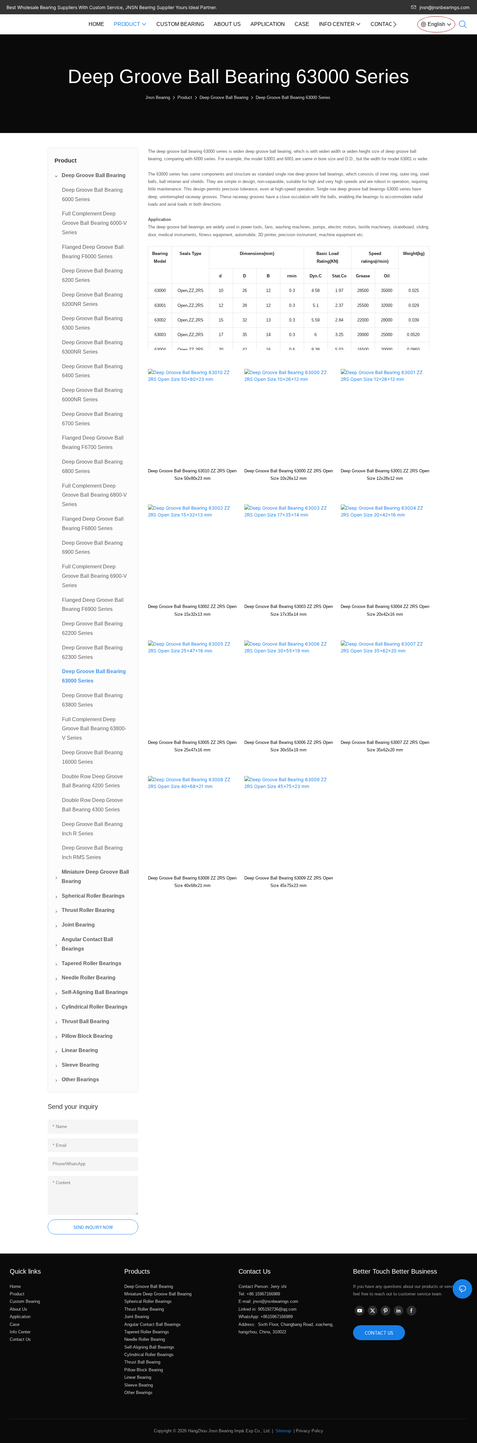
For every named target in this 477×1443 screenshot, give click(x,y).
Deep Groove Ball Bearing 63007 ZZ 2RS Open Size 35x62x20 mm (385, 746)
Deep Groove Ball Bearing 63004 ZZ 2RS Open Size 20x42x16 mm (385, 610)
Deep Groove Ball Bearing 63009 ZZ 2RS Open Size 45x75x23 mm (288, 882)
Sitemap (282, 1430)
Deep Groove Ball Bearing (224, 97)
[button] (395, 24)
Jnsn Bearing (157, 97)
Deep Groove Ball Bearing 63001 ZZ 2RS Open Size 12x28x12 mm (385, 474)
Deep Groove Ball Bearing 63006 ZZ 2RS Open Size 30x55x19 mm (288, 746)
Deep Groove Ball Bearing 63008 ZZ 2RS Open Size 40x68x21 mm (192, 882)
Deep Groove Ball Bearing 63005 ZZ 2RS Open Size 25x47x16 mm (192, 746)
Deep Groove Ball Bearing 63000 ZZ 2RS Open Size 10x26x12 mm (288, 474)
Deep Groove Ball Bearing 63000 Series (293, 97)
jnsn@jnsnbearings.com (445, 7)
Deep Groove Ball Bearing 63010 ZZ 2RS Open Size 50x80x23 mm (192, 474)
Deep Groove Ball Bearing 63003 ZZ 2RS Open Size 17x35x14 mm (288, 610)
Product (184, 97)
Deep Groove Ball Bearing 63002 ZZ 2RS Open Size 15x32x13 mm (192, 610)
